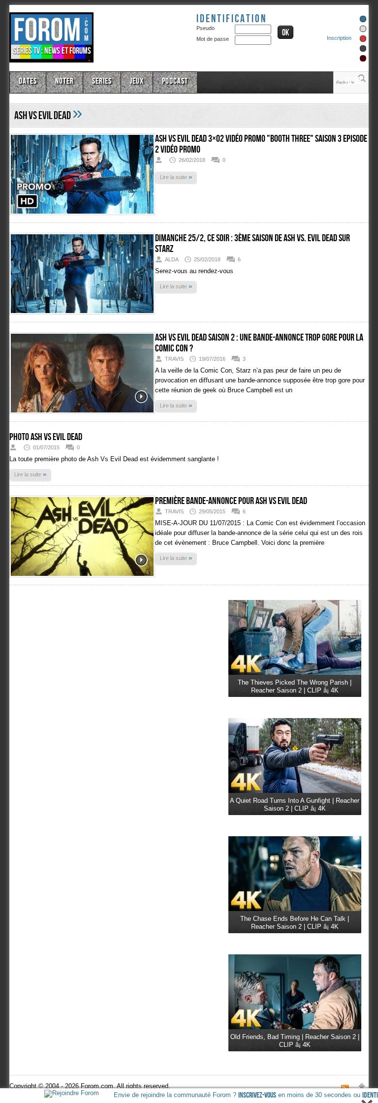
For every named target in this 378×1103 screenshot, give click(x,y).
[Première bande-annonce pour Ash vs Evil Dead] (82, 538)
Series (102, 81)
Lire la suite (176, 177)
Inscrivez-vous (257, 1095)
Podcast (175, 81)
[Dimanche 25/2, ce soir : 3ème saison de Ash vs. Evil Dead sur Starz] (82, 275)
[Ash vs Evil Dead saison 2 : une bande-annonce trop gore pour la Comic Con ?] (82, 374)
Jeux (137, 81)
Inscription (339, 38)
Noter (64, 81)
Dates (28, 81)
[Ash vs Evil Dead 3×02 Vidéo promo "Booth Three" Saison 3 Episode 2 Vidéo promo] (82, 176)
